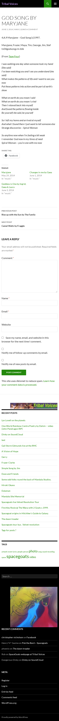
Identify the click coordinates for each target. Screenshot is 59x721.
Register (6, 680)
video (32, 557)
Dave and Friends (10, 474)
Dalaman (6, 490)
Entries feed (7, 691)
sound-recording (48, 552)
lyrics (15, 552)
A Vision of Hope (10, 451)
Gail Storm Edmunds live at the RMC (19, 445)
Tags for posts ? (9, 530)
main (16, 29)
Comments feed (9, 697)
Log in (4, 686)
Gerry (4, 457)
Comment (8, 257)
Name (5, 298)
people (20, 552)
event (10, 552)
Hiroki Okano (8, 485)
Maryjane (6, 172)
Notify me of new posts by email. (19, 363)
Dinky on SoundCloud (12, 434)
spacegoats (17, 556)
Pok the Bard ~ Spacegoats (35, 643)
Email (5, 311)
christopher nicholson (12, 637)
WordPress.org (9, 703)
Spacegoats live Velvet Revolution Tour (20, 502)
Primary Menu (55, 4)
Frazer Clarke (8, 462)
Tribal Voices (10, 3)
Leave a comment (29, 29)
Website (6, 324)
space (4, 557)
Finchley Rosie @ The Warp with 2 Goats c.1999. (25, 507)
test (3, 440)
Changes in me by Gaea (41, 172)
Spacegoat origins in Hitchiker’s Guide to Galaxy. (25, 513)
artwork (5, 552)
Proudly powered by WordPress (15, 717)
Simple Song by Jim (11, 468)
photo (33, 551)
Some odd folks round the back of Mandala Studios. (26, 479)
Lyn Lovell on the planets (13, 420)
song (40, 552)
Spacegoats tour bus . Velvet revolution (20, 524)
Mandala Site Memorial (13, 496)
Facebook (31, 637)
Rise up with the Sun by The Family (18, 213)
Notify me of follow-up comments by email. (25, 352)
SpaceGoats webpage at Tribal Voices (27, 654)
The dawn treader (10, 519)
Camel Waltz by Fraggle (13, 224)
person (25, 552)
